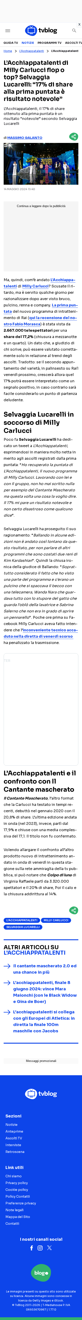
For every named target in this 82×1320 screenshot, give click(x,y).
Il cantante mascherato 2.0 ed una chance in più (45, 969)
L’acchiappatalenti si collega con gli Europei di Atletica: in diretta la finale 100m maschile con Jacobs (44, 1021)
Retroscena (14, 1152)
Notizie (28, 42)
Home (8, 51)
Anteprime (14, 1131)
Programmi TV (50, 42)
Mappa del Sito (17, 1217)
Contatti (12, 1224)
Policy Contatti (17, 1196)
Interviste (13, 1145)
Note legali (14, 1210)
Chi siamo (13, 1176)
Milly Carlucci (56, 920)
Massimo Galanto (24, 138)
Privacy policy (16, 1183)
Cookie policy (16, 1190)
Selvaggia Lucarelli (23, 927)
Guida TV (10, 42)
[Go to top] (73, 1305)
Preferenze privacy (20, 1203)
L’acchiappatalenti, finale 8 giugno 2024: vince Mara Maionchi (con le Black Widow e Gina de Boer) (45, 992)
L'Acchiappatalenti (31, 51)
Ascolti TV (13, 1138)
